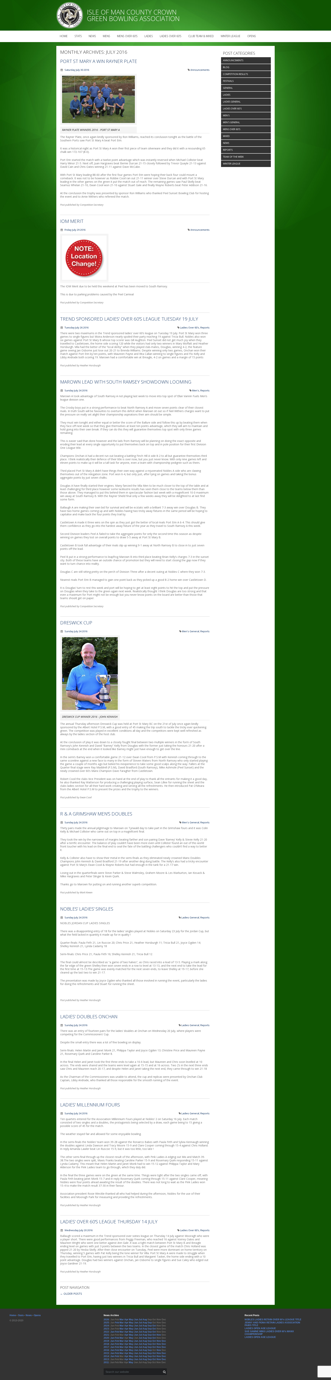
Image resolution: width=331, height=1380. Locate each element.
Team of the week (233, 156)
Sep (149, 1322)
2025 (106, 1322)
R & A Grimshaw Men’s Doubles (96, 814)
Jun (136, 1319)
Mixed (226, 136)
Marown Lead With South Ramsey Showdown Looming (125, 382)
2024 (106, 1325)
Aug (145, 1319)
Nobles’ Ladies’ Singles (86, 909)
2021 (106, 1335)
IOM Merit (72, 221)
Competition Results (235, 74)
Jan (112, 1331)
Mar (122, 1319)
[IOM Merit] (84, 281)
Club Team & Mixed (201, 36)
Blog (226, 67)
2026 (106, 1319)
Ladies (148, 36)
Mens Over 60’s (127, 36)
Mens (106, 36)
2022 (106, 1331)
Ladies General (190, 917)
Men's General (190, 631)
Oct (154, 1325)
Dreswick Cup (76, 622)
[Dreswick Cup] (90, 711)
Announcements (200, 70)
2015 (106, 1353)
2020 (106, 1338)
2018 (106, 1344)
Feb (117, 1322)
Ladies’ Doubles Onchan (88, 1016)
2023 (106, 1328)
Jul (140, 1319)
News (92, 36)
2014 (106, 1356)
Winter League (230, 36)
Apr (126, 1319)
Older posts (71, 1293)
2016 (106, 1350)
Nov (159, 1335)
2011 (106, 1362)
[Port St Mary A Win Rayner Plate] (98, 124)
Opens (251, 36)
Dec (164, 1341)
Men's (195, 390)
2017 (106, 1347)
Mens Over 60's (231, 129)
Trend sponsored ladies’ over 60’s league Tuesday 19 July (129, 319)
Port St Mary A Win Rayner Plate (98, 61)
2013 (106, 1359)
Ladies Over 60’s (170, 36)
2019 (106, 1341)
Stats (78, 36)
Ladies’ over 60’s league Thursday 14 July (108, 1221)
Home (64, 36)
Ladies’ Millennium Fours (90, 1104)
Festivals (228, 81)
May (131, 1319)
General (228, 88)
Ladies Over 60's (189, 327)
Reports (205, 327)
